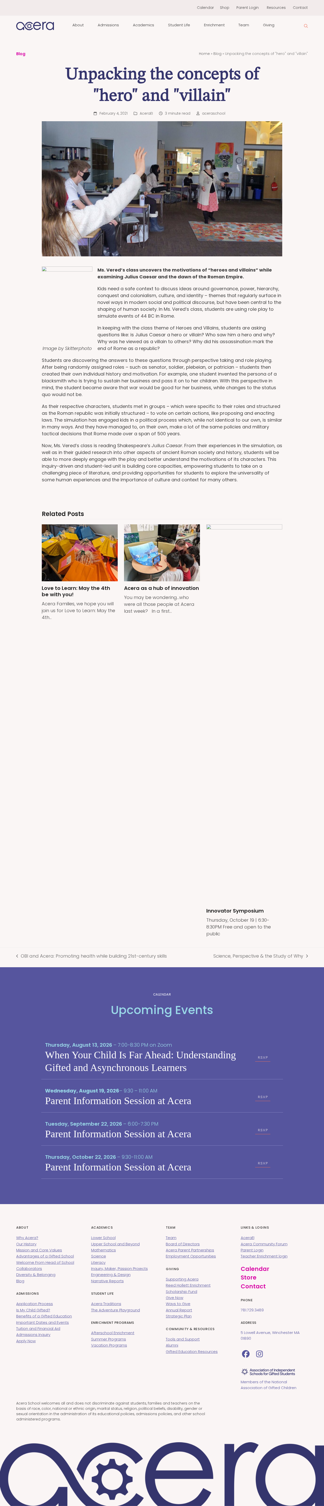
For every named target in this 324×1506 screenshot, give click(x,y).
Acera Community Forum (264, 1244)
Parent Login (247, 7)
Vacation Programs (109, 1345)
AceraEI (146, 113)
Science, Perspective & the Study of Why (258, 956)
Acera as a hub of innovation (161, 588)
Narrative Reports (107, 1281)
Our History (26, 1244)
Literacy (98, 1262)
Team (171, 1237)
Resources (276, 7)
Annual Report (179, 1310)
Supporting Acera (182, 1279)
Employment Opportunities (191, 1256)
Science (98, 1256)
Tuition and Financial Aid (38, 1328)
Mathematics (103, 1250)
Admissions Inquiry (33, 1334)
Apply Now (26, 1341)
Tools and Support (183, 1339)
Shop (224, 7)
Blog (217, 53)
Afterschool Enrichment (112, 1332)
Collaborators (29, 1268)
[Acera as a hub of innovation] (162, 552)
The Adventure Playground (115, 1310)
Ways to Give (178, 1303)
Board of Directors (183, 1244)
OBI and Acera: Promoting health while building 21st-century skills (91, 956)
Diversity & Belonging (35, 1274)
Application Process (34, 1303)
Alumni (172, 1345)
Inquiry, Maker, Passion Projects (119, 1268)
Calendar (205, 7)
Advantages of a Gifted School (45, 1256)
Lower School (103, 1237)
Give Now (174, 1297)
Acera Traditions (106, 1303)
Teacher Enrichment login (264, 1256)
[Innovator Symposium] (244, 714)
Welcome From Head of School (45, 1262)
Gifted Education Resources (192, 1351)
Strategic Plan (179, 1316)
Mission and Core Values (39, 1250)
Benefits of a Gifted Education (44, 1316)
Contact (300, 7)
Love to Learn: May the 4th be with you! (76, 591)
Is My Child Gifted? (33, 1310)
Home (204, 53)
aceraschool (213, 113)
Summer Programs (108, 1339)
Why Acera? (27, 1237)
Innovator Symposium (235, 910)
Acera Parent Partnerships (190, 1250)
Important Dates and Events (42, 1322)
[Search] (306, 26)
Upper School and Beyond (115, 1244)
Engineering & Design (111, 1274)
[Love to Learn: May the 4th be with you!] (80, 552)
